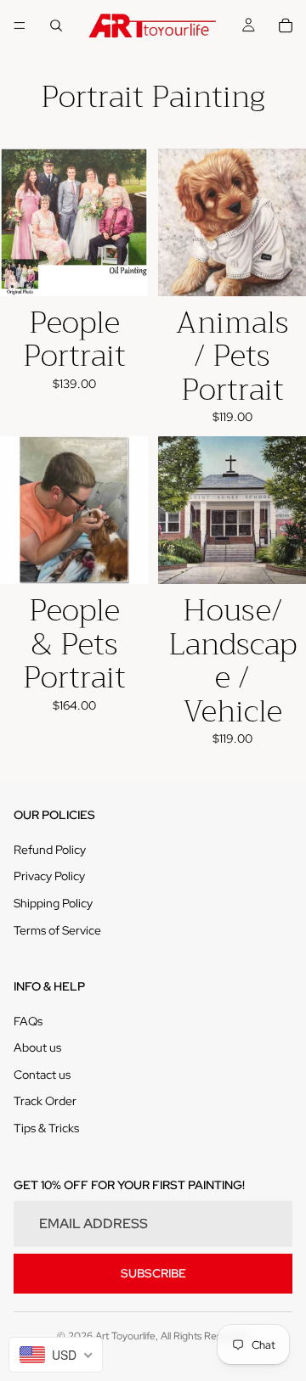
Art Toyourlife (125, 1336)
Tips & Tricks (46, 1128)
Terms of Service (57, 930)
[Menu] (19, 25)
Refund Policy (50, 849)
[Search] (56, 25)
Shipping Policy (53, 903)
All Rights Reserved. (205, 1336)
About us (37, 1047)
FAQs (28, 1021)
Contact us (42, 1074)
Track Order (45, 1101)
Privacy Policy (49, 876)
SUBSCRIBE (153, 1273)
